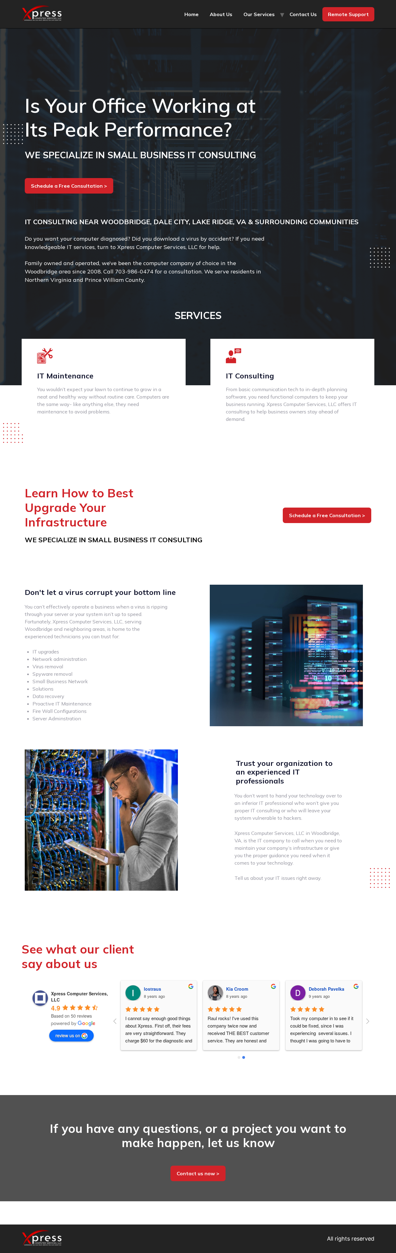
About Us (221, 14)
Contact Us (303, 14)
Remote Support (348, 14)
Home (191, 14)
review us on (67, 1035)
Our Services (259, 14)
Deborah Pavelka (244, 989)
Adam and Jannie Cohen (335, 989)
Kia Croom (155, 989)
